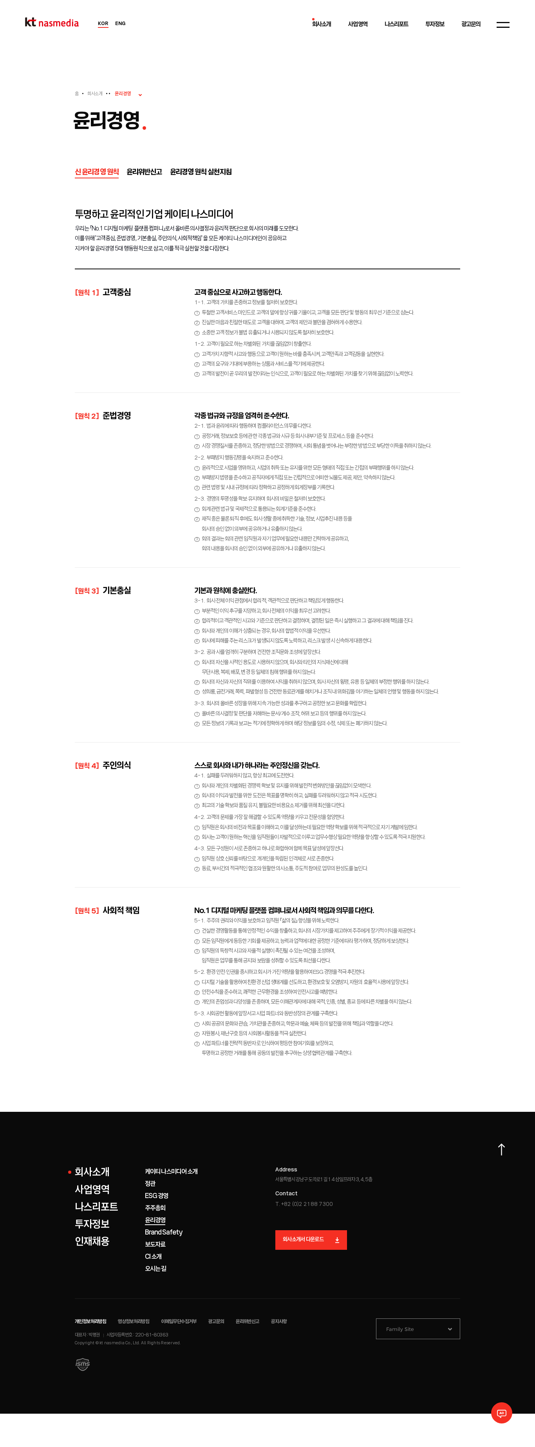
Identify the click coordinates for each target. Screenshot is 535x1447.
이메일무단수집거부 (179, 1322)
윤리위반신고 (144, 172)
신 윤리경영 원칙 (97, 172)
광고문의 (216, 1322)
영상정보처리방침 (133, 1322)
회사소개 (94, 94)
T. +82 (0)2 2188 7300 (304, 1204)
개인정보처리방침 (90, 1322)
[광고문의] (501, 1412)
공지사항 (279, 1322)
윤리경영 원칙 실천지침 (200, 172)
